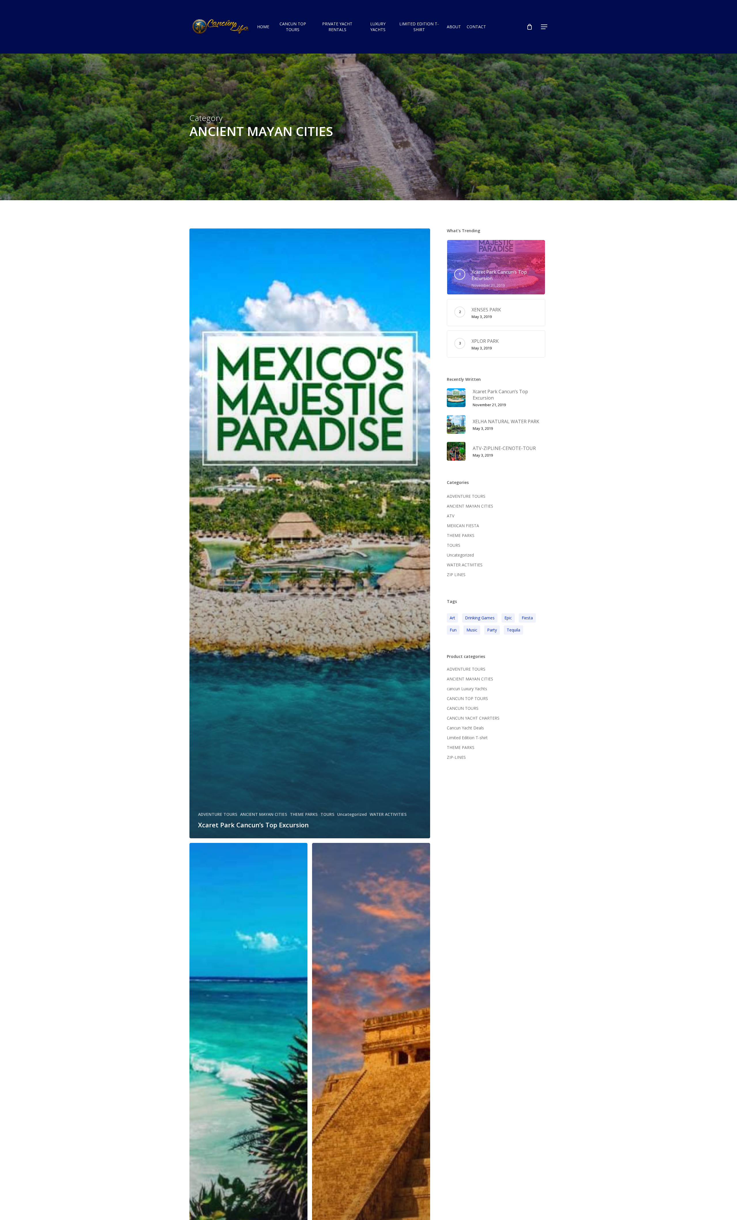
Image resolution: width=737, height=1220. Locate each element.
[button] (544, 27)
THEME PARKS (304, 814)
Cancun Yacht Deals (465, 728)
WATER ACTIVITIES (388, 814)
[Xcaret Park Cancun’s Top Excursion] (309, 533)
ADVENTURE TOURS (217, 814)
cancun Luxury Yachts (467, 688)
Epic (508, 618)
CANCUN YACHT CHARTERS (473, 718)
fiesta (527, 618)
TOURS (327, 814)
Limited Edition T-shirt (467, 737)
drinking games (480, 618)
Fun (453, 630)
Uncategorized (352, 814)
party (492, 630)
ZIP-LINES (456, 757)
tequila (513, 630)
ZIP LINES (456, 574)
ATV (450, 516)
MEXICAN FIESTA (463, 525)
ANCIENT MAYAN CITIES (263, 814)
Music (471, 630)
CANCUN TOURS (462, 708)
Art (452, 618)
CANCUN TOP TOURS (467, 698)
